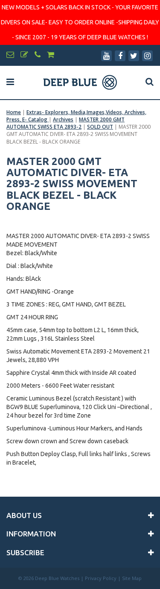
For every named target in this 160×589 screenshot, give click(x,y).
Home (13, 112)
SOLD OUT (100, 126)
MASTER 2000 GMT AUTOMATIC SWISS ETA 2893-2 (65, 123)
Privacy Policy (100, 578)
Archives (63, 119)
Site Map (132, 578)
